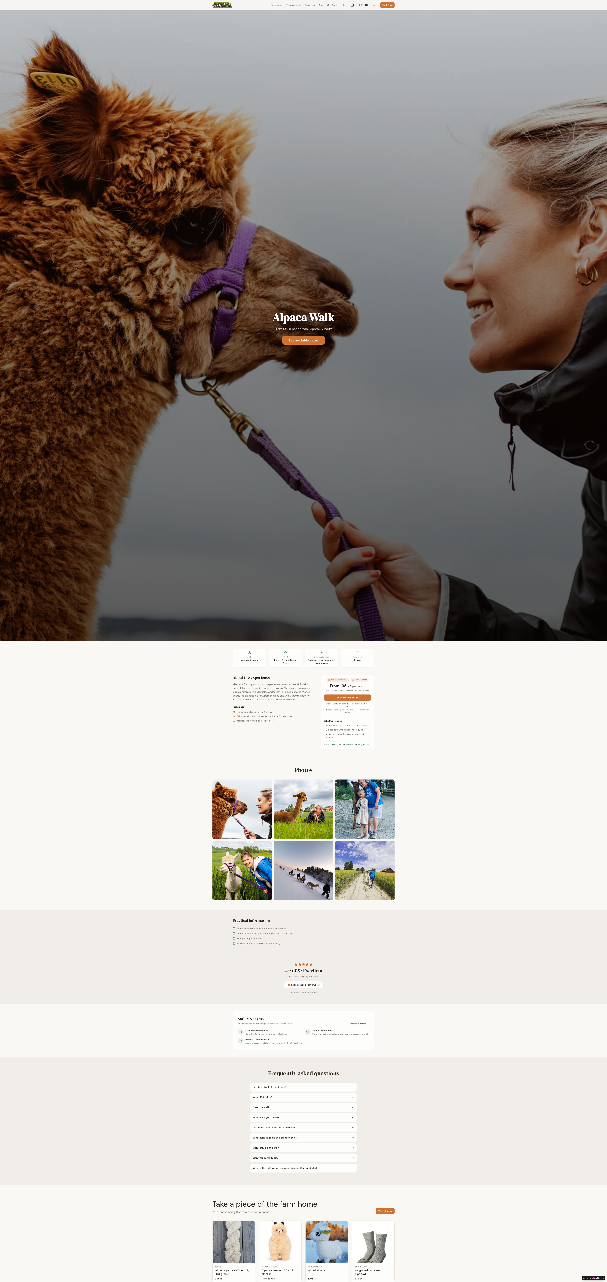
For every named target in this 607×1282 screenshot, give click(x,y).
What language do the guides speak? (275, 1137)
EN (366, 5)
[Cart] (352, 5)
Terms (327, 744)
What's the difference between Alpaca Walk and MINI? (285, 1168)
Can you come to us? (265, 1158)
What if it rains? (262, 1097)
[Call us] (343, 5)
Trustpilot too (310, 992)
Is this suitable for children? (269, 1087)
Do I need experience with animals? (274, 1127)
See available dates (304, 340)
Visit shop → (385, 1211)
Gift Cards (332, 5)
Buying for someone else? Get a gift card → (351, 744)
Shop (321, 5)
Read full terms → (359, 1023)
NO (360, 5)
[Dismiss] (603, 1278)
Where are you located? (267, 1117)
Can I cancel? (261, 1107)
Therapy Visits (293, 5)
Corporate (310, 5)
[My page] (374, 5)
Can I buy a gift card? (266, 1147)
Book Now (387, 5)
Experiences (277, 5)
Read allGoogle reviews (303, 984)
